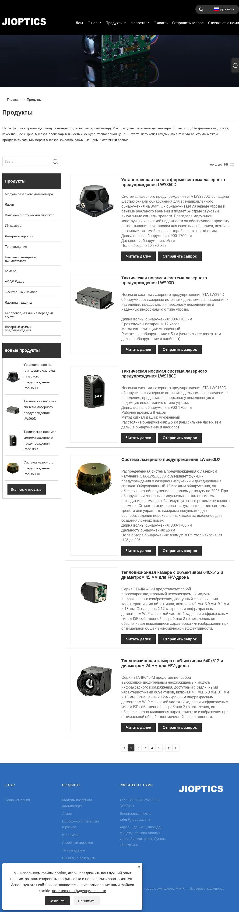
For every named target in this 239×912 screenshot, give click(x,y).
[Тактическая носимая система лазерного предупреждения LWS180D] (94, 390)
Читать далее (138, 256)
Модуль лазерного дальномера (29, 194)
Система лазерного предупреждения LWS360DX (170, 459)
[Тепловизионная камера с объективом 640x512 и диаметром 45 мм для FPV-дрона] (94, 591)
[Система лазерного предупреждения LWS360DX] (94, 478)
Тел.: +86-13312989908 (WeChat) (139, 802)
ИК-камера (13, 225)
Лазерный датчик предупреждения (18, 328)
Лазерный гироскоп (20, 236)
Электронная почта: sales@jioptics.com (135, 816)
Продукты (34, 99)
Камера (11, 271)
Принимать (86, 900)
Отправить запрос (180, 256)
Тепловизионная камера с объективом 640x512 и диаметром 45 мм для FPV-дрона (172, 574)
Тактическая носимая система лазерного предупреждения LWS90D (164, 280)
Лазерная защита (18, 302)
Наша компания (17, 799)
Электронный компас (21, 292)
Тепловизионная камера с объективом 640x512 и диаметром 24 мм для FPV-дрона (172, 663)
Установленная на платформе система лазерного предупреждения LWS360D (173, 182)
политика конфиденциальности (79, 890)
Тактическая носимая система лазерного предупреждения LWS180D (164, 373)
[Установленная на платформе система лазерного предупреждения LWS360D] (94, 198)
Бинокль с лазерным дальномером (20, 258)
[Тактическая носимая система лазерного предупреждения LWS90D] (94, 296)
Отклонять (57, 900)
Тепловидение (16, 246)
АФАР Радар (14, 281)
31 (169, 748)
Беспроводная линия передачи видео (29, 314)
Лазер (9, 204)
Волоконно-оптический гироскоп (29, 215)
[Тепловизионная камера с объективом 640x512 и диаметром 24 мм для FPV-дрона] (94, 679)
